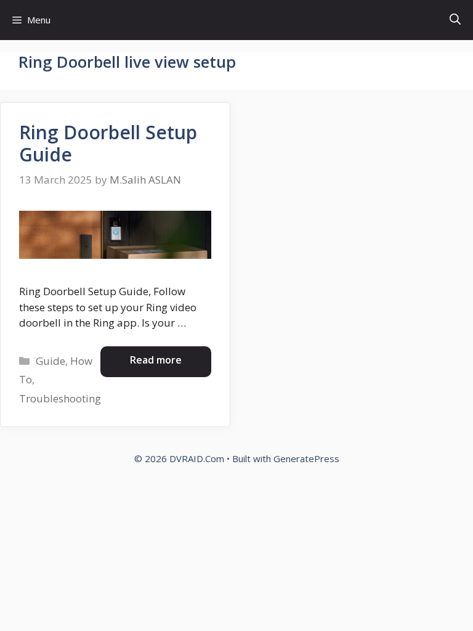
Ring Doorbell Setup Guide (108, 143)
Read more (156, 360)
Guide (50, 361)
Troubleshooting (60, 398)
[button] (455, 20)
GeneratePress (306, 458)
